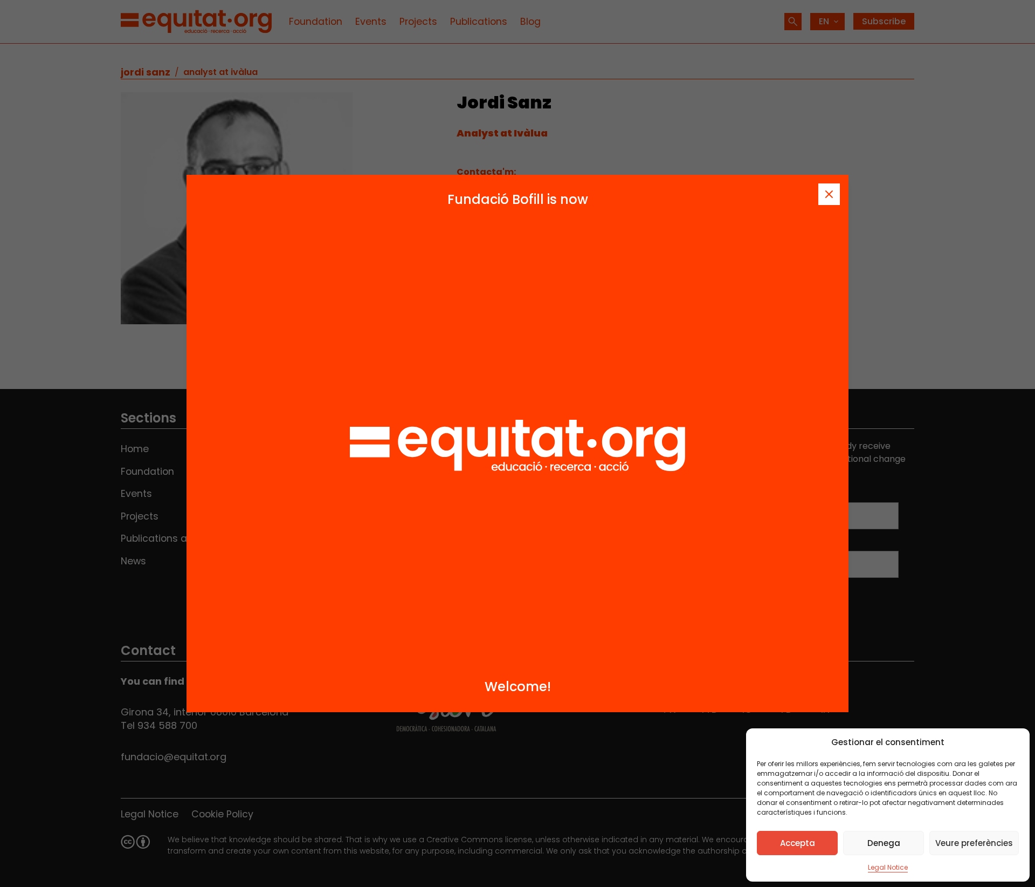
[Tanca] (829, 194)
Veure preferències (974, 843)
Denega (883, 843)
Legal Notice (888, 867)
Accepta (797, 843)
